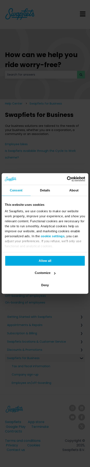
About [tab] (73, 190)
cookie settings (53, 236)
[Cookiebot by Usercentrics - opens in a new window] (67, 179)
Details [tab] (45, 190)
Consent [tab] (16, 190)
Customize (42, 273)
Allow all (45, 260)
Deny (45, 285)
